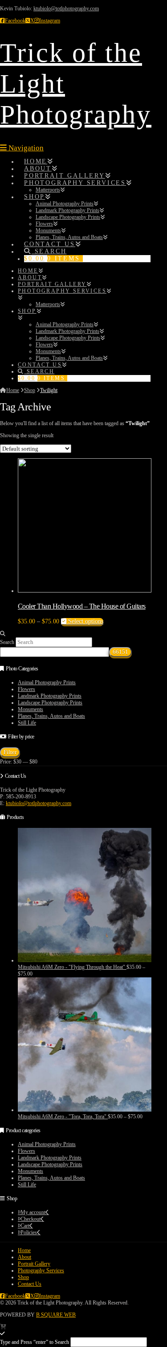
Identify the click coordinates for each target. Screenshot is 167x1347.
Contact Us (29, 1284)
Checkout (30, 1219)
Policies (28, 1232)
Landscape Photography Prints (50, 702)
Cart (24, 1226)
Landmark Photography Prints (49, 696)
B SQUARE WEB (56, 1315)
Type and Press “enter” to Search (34, 1342)
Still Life (27, 723)
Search (7, 642)
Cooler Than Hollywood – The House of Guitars (82, 606)
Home (24, 1250)
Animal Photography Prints (47, 682)
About (24, 1257)
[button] (22, 148)
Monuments (30, 709)
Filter (10, 752)
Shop (23, 1277)
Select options (84, 621)
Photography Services (41, 1270)
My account (32, 1212)
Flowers (26, 689)
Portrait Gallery (34, 1264)
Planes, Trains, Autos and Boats (51, 716)
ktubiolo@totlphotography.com (66, 8)
